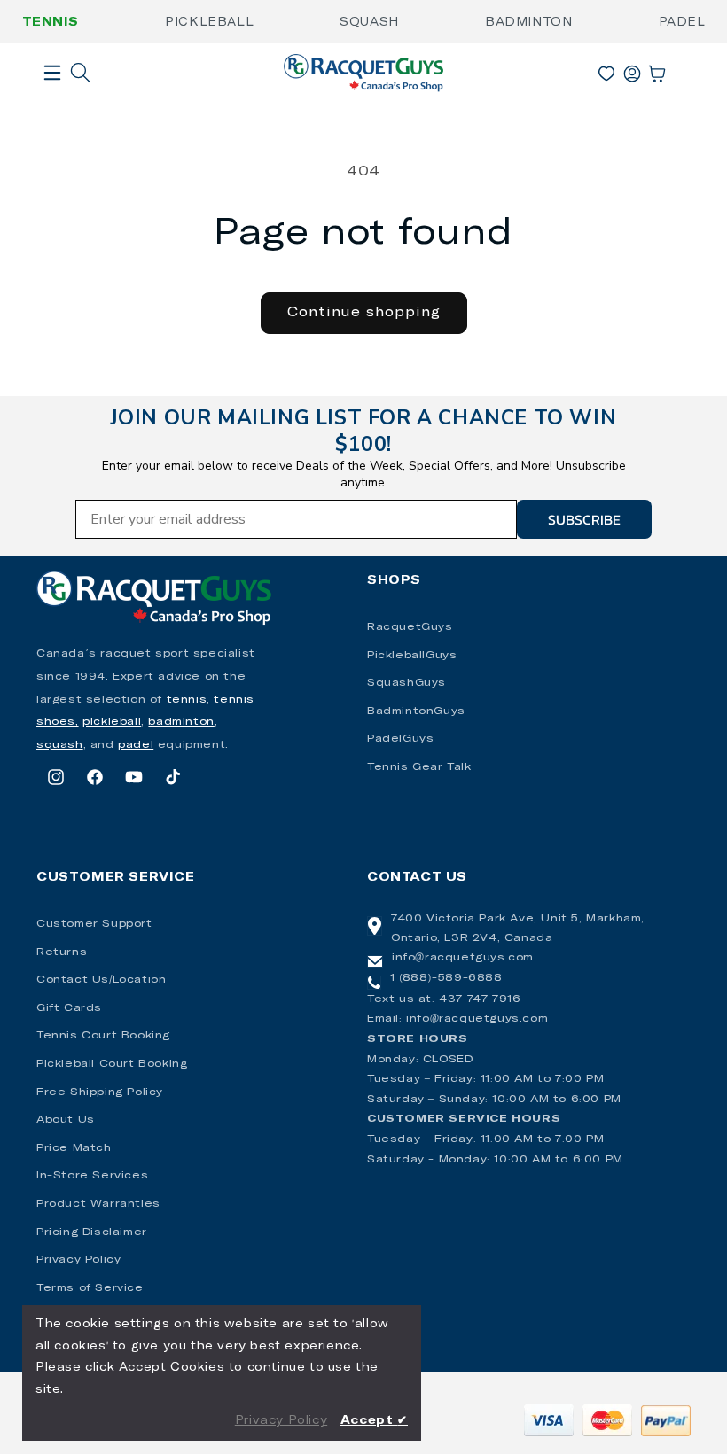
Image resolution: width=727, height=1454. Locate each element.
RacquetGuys (410, 627)
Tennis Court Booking (103, 1035)
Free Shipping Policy (99, 1092)
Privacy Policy (78, 1260)
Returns (61, 952)
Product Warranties (98, 1204)
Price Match (74, 1148)
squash (59, 745)
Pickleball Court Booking (111, 1064)
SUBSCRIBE (584, 519)
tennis (187, 700)
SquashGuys (406, 683)
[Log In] (632, 70)
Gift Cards (69, 1008)
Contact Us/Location (101, 980)
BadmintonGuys (416, 711)
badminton (181, 722)
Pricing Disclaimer (91, 1232)
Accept (374, 1421)
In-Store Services (92, 1175)
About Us (65, 1120)
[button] (52, 101)
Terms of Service (90, 1288)
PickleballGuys (412, 655)
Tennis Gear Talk (419, 767)
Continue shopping (364, 312)
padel (135, 745)
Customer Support (94, 924)
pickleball (111, 722)
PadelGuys (400, 739)
